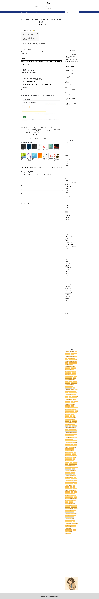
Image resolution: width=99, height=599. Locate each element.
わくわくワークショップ (69, 167)
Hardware (67, 417)
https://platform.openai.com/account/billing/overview (32, 51)
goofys (76, 412)
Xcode (66, 500)
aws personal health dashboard (69, 369)
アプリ (66, 157)
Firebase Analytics (75, 407)
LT (65, 209)
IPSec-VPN (67, 422)
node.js (76, 440)
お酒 (66, 180)
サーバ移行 (71, 508)
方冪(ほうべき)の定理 (40, 150)
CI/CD (66, 379)
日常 (66, 188)
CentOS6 (76, 376)
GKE (69, 412)
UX (66, 161)
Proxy (74, 457)
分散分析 (67, 521)
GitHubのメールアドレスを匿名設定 (71, 59)
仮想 (66, 250)
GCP (66, 142)
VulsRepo (70, 495)
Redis (71, 462)
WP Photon (71, 498)
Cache (72, 376)
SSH (69, 478)
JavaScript (67, 267)
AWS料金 (71, 371)
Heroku (71, 417)
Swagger (71, 480)
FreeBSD (74, 409)
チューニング (67, 232)
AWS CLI (71, 364)
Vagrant (67, 490)
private (71, 457)
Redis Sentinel (75, 462)
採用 (76, 523)
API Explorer (74, 359)
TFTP (66, 485)
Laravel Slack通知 (50, 159)
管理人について (27, 12)
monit (66, 435)
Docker (67, 397)
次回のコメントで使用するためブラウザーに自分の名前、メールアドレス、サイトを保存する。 (39, 197)
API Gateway (67, 361)
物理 (66, 300)
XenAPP (70, 500)
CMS (66, 234)
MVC (72, 435)
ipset (70, 422)
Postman (75, 455)
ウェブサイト (23, 193)
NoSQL (66, 163)
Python (66, 265)
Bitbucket (70, 374)
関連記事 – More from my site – (29, 39)
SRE (66, 478)
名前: (22, 185)
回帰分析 (71, 521)
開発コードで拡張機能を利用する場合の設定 (31, 38)
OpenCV (67, 445)
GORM (72, 414)
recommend (67, 462)
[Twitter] (71, 575)
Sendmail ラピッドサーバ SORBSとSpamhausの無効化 (23, 150)
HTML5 (74, 417)
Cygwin (72, 389)
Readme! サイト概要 (35, 12)
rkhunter (70, 465)
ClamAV (74, 379)
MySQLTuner (67, 437)
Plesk (75, 452)
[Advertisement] (71, 32)
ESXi (70, 404)
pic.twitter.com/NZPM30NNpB (31, 134)
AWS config (72, 366)
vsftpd (66, 493)
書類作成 (67, 526)
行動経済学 (70, 531)
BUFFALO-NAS (68, 376)
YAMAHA (67, 261)
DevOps (66, 159)
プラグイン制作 (74, 513)
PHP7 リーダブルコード (56, 150)
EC (65, 282)
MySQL (67, 230)
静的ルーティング (68, 533)
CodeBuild (67, 384)
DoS (69, 397)
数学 (66, 298)
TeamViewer (71, 483)
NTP (76, 442)
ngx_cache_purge (68, 440)
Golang (66, 203)
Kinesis (70, 427)
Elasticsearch (73, 402)
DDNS (66, 394)
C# (65, 238)
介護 (66, 198)
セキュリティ (67, 273)
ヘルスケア (67, 196)
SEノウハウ (67, 284)
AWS (66, 225)
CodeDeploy (71, 384)
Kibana (67, 427)
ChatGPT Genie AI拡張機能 (28, 34)
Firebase (67, 153)
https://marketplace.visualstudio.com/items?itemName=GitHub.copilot (36, 84)
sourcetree (74, 475)
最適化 (70, 526)
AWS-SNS (67, 364)
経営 (66, 178)
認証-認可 (67, 184)
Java (66, 171)
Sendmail (67, 470)
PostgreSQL (70, 455)
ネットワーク (67, 259)
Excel (73, 404)
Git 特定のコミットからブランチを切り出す (56, 159)
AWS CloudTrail (68, 366)
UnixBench (75, 488)
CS (65, 213)
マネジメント (67, 290)
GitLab (67, 412)
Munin (69, 435)
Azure (74, 371)
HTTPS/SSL (70, 419)
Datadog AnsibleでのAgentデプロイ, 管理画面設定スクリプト (29, 159)
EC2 (66, 399)
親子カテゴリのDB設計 (45, 159)
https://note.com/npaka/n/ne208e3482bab (30, 89)
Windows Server (68, 242)
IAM (73, 419)
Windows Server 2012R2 (70, 244)
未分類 (66, 313)
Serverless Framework (72, 470)
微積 (70, 523)
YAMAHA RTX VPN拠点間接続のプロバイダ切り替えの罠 (34, 150)
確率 (66, 528)
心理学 (66, 219)
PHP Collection (72, 450)
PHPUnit (72, 452)
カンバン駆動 (73, 503)
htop (66, 419)
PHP (66, 248)
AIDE (66, 354)
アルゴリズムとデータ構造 (69, 182)
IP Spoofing (74, 422)
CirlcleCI (70, 379)
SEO (66, 240)
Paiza (75, 447)
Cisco (67, 263)
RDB (66, 217)
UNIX (66, 271)
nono (70, 442)
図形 (74, 521)
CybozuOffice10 (68, 389)
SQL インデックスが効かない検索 (71, 103)
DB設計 (67, 392)
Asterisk (72, 361)
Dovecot (73, 397)
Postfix (67, 455)
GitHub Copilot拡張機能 (27, 37)
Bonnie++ (74, 374)
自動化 (66, 531)
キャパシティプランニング (73, 505)
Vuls (66, 495)
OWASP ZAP (71, 447)
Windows (67, 257)
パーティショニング (68, 513)
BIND (66, 374)
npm (73, 442)
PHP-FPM (67, 450)
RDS (66, 460)
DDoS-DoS (70, 394)
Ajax (69, 354)
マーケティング (68, 292)
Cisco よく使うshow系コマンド (70, 94)
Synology (67, 483)
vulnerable (73, 493)
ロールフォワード (68, 518)
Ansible (67, 359)
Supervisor (67, 480)
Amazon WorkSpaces (73, 356)
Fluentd (71, 409)
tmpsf (74, 485)
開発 (42, 16)
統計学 (66, 302)
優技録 (49, 3)
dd (69, 392)
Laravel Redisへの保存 (45, 150)
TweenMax (67, 488)
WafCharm (74, 495)
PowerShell (67, 457)
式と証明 (67, 523)
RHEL (66, 465)
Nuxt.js (66, 205)
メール (22, 189)
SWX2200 (75, 480)
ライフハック (67, 194)
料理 (66, 304)
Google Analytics (68, 414)
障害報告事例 (67, 288)
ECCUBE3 (74, 399)
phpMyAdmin (67, 452)
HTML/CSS (67, 277)
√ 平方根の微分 (67, 76)
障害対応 (66, 211)
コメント (22, 176)
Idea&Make (67, 311)
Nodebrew (67, 442)
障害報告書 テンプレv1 (34, 159)
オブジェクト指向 (68, 503)
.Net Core (67, 351)
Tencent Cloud (68, 186)
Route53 (74, 465)
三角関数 (73, 518)
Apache (70, 359)
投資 (66, 192)
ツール (66, 269)
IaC (66, 190)
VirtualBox (74, 490)
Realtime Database (71, 460)
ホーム (22, 12)
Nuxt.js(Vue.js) (68, 207)
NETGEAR (72, 437)
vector (70, 490)
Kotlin (66, 151)
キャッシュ (67, 505)
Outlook (67, 447)
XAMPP (76, 498)
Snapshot (67, 475)
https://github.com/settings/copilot (28, 81)
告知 (66, 165)
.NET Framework (72, 351)
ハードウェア (67, 275)
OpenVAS (75, 445)
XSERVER (74, 500)
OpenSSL (71, 445)
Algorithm (73, 354)
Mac (66, 144)
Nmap (72, 440)
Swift (66, 169)
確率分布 (70, 528)
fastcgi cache (67, 407)
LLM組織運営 (67, 215)
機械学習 (66, 296)
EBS (76, 397)
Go (66, 176)
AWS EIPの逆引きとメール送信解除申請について (29, 150)
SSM (75, 478)
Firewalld (67, 409)
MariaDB (67, 432)
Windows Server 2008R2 (70, 246)
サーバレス (67, 508)
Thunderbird (70, 485)
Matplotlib (75, 432)
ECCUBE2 (70, 399)
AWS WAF (67, 371)
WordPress (68, 236)
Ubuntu (71, 488)
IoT (66, 155)
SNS (70, 475)
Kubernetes (74, 427)
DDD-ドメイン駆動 (74, 392)
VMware (67, 252)
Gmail (72, 412)
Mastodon (71, 432)
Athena (75, 361)
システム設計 (67, 294)
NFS (75, 437)
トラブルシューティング (69, 286)
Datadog (76, 389)
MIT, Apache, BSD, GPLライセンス (23, 159)
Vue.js (70, 493)
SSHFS (39, 158)
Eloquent (67, 404)
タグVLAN (76, 508)
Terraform (75, 483)
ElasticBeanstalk (68, 402)
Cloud (66, 223)
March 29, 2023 (42, 138)
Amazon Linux (67, 356)
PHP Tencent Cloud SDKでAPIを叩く (50, 150)
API (66, 149)
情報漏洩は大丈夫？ (27, 35)
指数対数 (73, 523)
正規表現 (74, 526)
